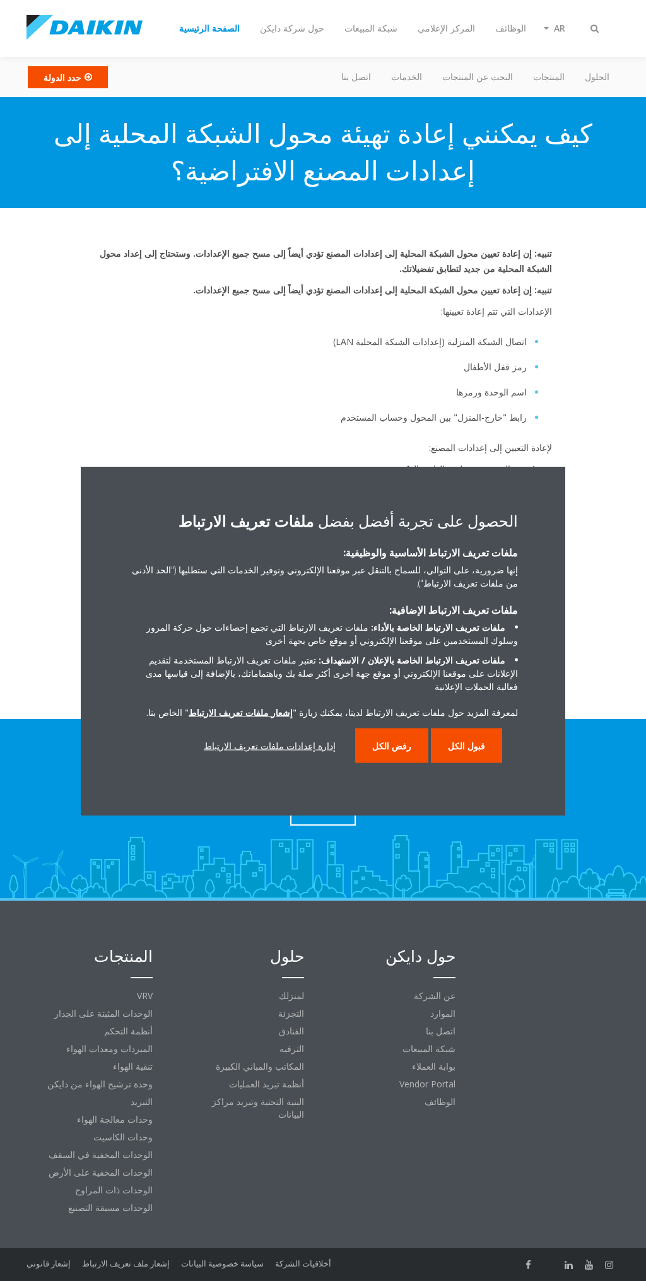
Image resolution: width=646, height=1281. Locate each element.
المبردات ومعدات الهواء (109, 1049)
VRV (145, 996)
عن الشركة (434, 996)
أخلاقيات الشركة (303, 1263)
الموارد (442, 1013)
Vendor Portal (427, 1084)
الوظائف (440, 1102)
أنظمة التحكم (128, 1031)
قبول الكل (466, 745)
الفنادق (291, 1031)
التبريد (142, 1102)
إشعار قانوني (48, 1263)
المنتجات (549, 77)
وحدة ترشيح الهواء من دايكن (100, 1084)
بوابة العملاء (433, 1066)
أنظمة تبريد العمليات (266, 1084)
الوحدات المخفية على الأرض (101, 1172)
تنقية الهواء (133, 1066)
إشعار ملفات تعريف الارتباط (241, 712)
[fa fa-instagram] (609, 1265)
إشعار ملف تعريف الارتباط (126, 1263)
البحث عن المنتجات (477, 77)
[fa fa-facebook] (529, 1265)
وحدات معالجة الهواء (115, 1119)
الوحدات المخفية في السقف (101, 1155)
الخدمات (406, 77)
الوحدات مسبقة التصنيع (110, 1208)
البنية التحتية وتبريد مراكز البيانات (258, 1108)
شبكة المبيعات (428, 1049)
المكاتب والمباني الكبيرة (260, 1066)
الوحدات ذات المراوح (114, 1190)
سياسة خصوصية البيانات (222, 1263)
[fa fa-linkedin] (569, 1265)
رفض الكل (391, 745)
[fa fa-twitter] (549, 1265)
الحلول (597, 77)
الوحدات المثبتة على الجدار (103, 1013)
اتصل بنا (356, 77)
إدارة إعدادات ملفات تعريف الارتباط (270, 745)
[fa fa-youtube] (589, 1265)
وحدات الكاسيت (123, 1137)
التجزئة (291, 1013)
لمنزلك (291, 996)
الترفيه (291, 1049)
